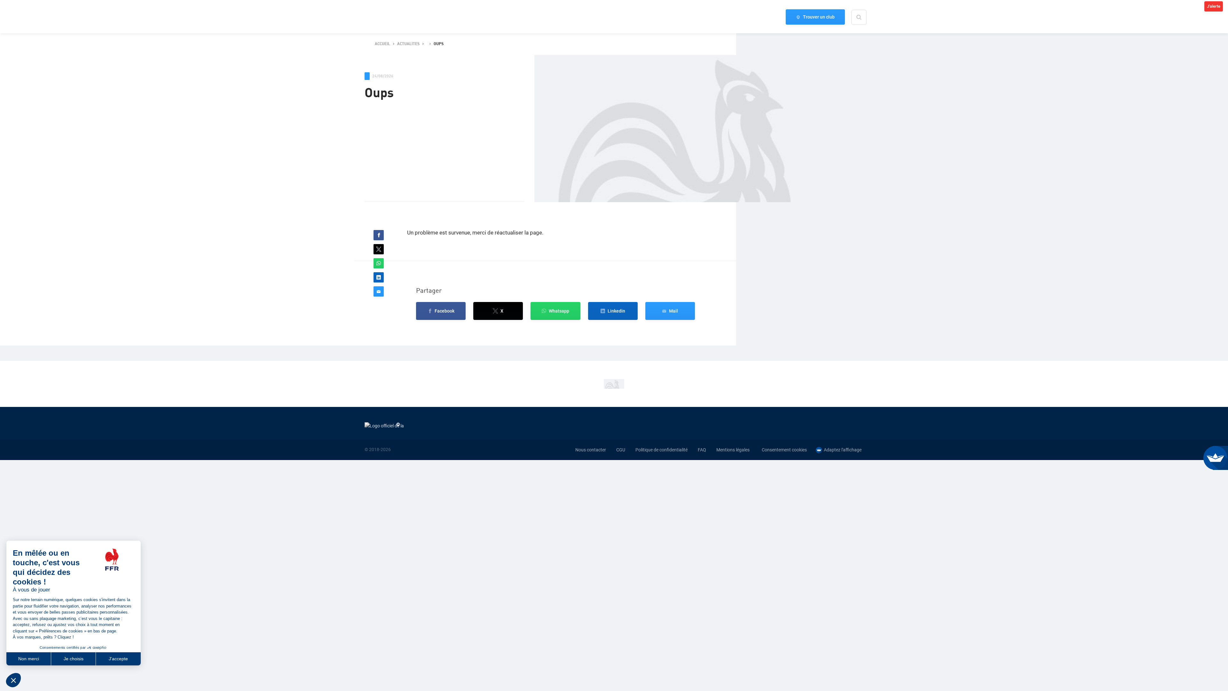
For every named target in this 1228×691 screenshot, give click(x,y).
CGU (620, 449)
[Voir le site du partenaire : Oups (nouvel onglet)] (614, 384)
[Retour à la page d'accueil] (375, 17)
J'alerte (1213, 6)
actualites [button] (408, 44)
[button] (379, 235)
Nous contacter (590, 449)
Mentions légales (733, 449)
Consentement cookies (784, 449)
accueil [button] (382, 44)
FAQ (702, 449)
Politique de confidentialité (661, 449)
